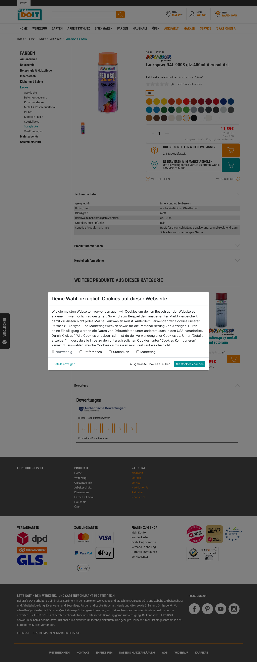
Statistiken (121, 352)
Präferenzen (93, 352)
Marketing (148, 352)
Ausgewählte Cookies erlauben (150, 364)
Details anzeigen (64, 364)
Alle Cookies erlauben (189, 364)
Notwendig (64, 352)
